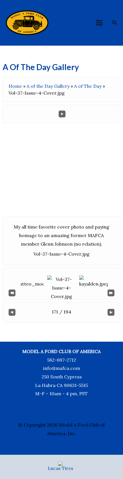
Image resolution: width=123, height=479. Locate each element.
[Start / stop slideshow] (62, 114)
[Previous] (12, 312)
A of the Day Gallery (48, 86)
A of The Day (88, 86)
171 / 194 (61, 312)
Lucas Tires (60, 468)
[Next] (111, 312)
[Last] (111, 292)
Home (15, 86)
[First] (12, 292)
